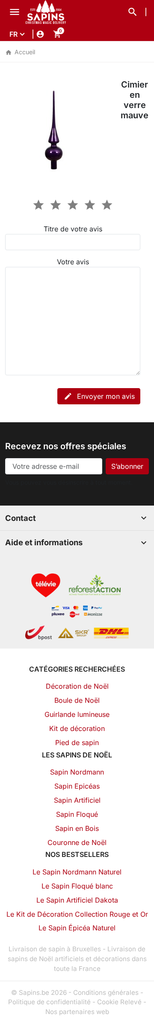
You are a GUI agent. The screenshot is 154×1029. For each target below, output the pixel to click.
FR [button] (13, 34)
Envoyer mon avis (99, 396)
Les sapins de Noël (77, 755)
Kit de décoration (77, 728)
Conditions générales (106, 992)
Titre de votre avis (73, 229)
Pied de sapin (77, 742)
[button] (132, 12)
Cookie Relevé (119, 1002)
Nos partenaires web (77, 1012)
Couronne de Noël (77, 842)
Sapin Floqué (77, 814)
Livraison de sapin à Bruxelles (55, 949)
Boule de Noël (77, 700)
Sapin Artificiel (77, 800)
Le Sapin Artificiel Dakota (77, 900)
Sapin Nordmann (77, 772)
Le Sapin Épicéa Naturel (77, 928)
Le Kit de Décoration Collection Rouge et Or (77, 914)
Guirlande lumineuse (77, 714)
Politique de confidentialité (49, 1002)
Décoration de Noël (77, 686)
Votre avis (73, 261)
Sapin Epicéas (77, 786)
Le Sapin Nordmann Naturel (77, 872)
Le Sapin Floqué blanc (77, 886)
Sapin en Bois (77, 828)
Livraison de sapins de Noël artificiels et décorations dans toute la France (77, 959)
